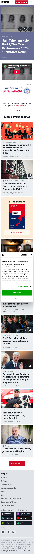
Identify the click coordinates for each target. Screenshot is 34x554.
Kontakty (4, 481)
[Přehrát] (25, 137)
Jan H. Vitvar (6, 192)
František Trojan (17, 310)
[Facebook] (3, 534)
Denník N (17, 156)
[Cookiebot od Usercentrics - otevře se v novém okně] (20, 255)
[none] (30, 29)
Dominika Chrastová (8, 156)
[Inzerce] (17, 90)
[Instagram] (13, 534)
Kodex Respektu (6, 485)
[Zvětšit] (17, 19)
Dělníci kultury (15, 181)
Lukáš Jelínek (6, 455)
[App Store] (7, 514)
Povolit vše (17, 292)
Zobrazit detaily (23, 286)
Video (3, 36)
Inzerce (3, 492)
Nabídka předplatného (8, 488)
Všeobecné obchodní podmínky (11, 499)
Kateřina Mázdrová (8, 422)
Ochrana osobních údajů (9, 502)
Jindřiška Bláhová (15, 192)
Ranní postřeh (9, 446)
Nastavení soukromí (7, 506)
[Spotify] (24, 523)
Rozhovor (5, 410)
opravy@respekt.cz (22, 106)
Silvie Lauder (6, 347)
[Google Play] (7, 518)
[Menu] (31, 2)
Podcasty (7, 181)
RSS (2, 495)
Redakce (4, 478)
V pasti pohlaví (7, 335)
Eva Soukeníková (7, 310)
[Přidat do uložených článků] (30, 137)
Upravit (16, 298)
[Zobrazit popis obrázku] (25, 29)
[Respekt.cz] (5, 2)
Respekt (4, 57)
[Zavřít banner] (31, 255)
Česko (4, 371)
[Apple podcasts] (24, 514)
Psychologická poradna (9, 142)
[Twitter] (8, 534)
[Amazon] (7, 523)
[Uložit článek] (20, 29)
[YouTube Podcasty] (24, 518)
